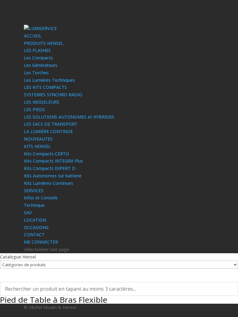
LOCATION (35, 220)
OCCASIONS (36, 227)
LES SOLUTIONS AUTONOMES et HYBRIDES (69, 117)
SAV (28, 212)
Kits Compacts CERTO (46, 154)
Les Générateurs (40, 65)
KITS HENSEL (37, 146)
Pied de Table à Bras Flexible (53, 299)
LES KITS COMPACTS (45, 87)
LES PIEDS (34, 109)
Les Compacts (38, 58)
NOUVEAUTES (38, 139)
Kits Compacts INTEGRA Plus (53, 161)
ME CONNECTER (41, 242)
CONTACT (34, 234)
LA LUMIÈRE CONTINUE (48, 131)
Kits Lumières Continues (48, 183)
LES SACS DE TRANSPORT (50, 124)
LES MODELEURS (41, 102)
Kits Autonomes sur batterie (53, 176)
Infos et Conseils (41, 198)
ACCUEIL (33, 36)
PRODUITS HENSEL (44, 43)
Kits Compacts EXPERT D (49, 168)
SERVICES (33, 190)
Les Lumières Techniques (49, 80)
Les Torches (36, 73)
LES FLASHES (37, 50)
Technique (34, 205)
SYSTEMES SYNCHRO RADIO (53, 95)
